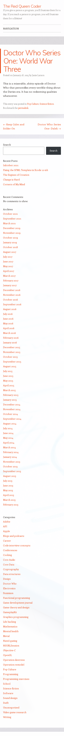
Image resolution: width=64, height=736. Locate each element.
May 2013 (8, 490)
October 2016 (10, 299)
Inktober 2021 (10, 165)
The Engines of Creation (16, 174)
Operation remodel (13, 664)
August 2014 (9, 423)
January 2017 (10, 285)
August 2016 (9, 309)
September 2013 (12, 471)
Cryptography (11, 569)
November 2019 (11, 232)
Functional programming (16, 597)
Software (8, 693)
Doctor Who (10, 583)
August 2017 (9, 252)
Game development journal (17, 602)
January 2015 (10, 399)
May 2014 (8, 437)
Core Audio (9, 559)
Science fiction (47, 103)
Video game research (14, 712)
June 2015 (8, 375)
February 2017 (10, 280)
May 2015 (8, 380)
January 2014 (10, 456)
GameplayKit (10, 612)
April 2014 (8, 442)
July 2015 (7, 371)
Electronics (9, 588)
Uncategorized (11, 707)
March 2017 (9, 275)
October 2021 (10, 213)
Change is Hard (11, 179)
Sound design (10, 698)
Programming (10, 674)
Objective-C (9, 650)
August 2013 (9, 476)
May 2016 (8, 323)
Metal (6, 636)
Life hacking (9, 621)
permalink (23, 107)
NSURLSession (11, 645)
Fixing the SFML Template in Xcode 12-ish (25, 170)
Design (7, 578)
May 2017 (8, 266)
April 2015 (8, 385)
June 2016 (8, 318)
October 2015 (10, 356)
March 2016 (9, 333)
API (5, 526)
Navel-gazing (10, 640)
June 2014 (8, 433)
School (6, 683)
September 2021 (12, 218)
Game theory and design (16, 607)
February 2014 (10, 452)
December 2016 (11, 290)
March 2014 (9, 447)
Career (7, 540)
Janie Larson (38, 75)
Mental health (10, 631)
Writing (7, 717)
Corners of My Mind (14, 184)
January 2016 (10, 342)
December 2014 (11, 404)
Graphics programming (16, 617)
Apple (6, 531)
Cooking (7, 555)
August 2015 (9, 366)
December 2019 (11, 228)
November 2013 (11, 461)
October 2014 (10, 414)
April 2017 (8, 271)
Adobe (6, 521)
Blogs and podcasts (13, 535)
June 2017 (8, 261)
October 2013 (10, 466)
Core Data (8, 564)
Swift (6, 702)
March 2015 (9, 390)
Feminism (8, 593)
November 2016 (11, 294)
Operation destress (14, 659)
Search (7, 144)
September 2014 (12, 418)
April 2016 (8, 328)
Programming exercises (16, 678)
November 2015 (11, 352)
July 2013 (7, 480)
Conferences (10, 550)
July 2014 (7, 428)
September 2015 (12, 361)
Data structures (11, 574)
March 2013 (9, 499)
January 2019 (10, 242)
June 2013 (8, 485)
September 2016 (12, 304)
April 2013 (8, 495)
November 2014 (11, 409)
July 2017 (7, 256)
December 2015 (11, 347)
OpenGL (7, 655)
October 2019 (10, 237)
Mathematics (10, 626)
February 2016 (11, 337)
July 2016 (8, 313)
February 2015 (10, 395)
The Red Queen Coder (22, 6)
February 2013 (10, 504)
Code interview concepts (16, 545)
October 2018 (10, 247)
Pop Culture (33, 103)
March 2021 (9, 223)
